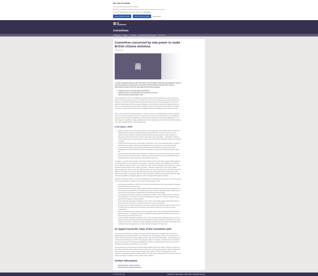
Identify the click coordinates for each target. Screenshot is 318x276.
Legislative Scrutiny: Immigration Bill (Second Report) (134, 90)
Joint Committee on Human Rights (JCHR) (130, 94)
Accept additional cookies (122, 16)
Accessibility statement (198, 274)
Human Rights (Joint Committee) (147, 35)
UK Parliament (117, 35)
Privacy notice (188, 274)
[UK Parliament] (120, 23)
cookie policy (147, 12)
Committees (121, 30)
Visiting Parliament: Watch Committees (130, 267)
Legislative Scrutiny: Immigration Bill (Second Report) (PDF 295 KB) (138, 92)
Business (125, 35)
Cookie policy (170, 274)
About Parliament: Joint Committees (129, 265)
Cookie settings (157, 16)
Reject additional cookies (141, 16)
